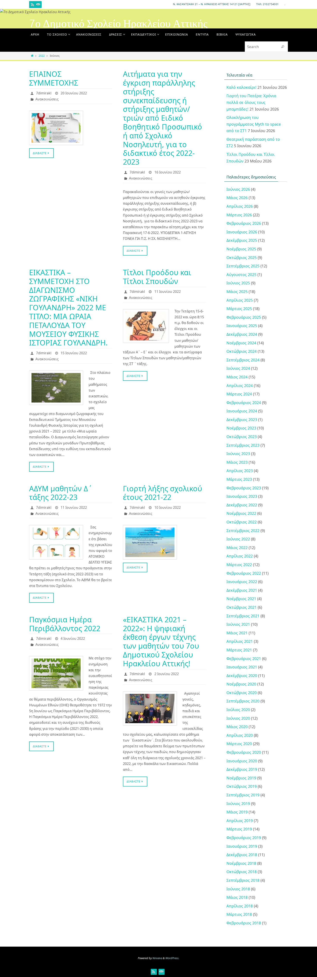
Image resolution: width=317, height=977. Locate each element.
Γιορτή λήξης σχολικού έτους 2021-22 (162, 493)
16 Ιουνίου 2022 (167, 172)
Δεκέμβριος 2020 (241, 675)
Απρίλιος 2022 (239, 556)
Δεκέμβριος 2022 (241, 504)
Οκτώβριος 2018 (241, 871)
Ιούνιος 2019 (238, 803)
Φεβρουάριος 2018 (243, 922)
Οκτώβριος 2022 (241, 521)
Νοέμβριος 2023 (241, 428)
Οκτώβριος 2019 (241, 786)
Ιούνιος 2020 (238, 718)
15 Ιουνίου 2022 (74, 353)
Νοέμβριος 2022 (241, 513)
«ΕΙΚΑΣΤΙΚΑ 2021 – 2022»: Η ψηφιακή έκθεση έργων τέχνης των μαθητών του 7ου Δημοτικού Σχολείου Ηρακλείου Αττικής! (161, 641)
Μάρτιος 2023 (239, 479)
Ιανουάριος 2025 (241, 325)
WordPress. (172, 958)
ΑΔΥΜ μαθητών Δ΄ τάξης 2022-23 (60, 493)
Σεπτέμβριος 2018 (242, 880)
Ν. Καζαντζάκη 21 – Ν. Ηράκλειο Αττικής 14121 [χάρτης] (211, 4)
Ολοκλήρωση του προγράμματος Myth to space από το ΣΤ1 (253, 124)
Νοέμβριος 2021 (241, 598)
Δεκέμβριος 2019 (241, 769)
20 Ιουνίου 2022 (74, 93)
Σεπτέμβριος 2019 (242, 795)
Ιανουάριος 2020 (241, 760)
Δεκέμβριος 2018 (241, 854)
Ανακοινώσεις (47, 99)
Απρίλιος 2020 (239, 735)
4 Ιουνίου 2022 (73, 638)
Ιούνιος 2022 (238, 539)
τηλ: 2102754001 (267, 4)
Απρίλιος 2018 (239, 905)
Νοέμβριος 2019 (241, 777)
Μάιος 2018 (237, 897)
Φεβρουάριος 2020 (243, 752)
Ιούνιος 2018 (238, 888)
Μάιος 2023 (237, 462)
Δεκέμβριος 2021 (241, 590)
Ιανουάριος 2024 (241, 411)
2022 (42, 56)
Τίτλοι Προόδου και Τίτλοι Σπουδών (157, 276)
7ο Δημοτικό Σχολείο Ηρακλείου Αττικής (118, 23)
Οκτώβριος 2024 (241, 351)
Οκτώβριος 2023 (241, 436)
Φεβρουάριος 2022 (243, 573)
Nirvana (157, 958)
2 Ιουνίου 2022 (166, 673)
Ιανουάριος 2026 (241, 231)
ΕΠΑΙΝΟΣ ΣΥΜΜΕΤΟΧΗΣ (53, 78)
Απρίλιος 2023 (239, 470)
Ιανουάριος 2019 (241, 846)
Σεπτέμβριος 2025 (242, 265)
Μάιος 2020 (237, 726)
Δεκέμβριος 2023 (241, 419)
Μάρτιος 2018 (239, 914)
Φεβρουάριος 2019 (243, 837)
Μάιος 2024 (237, 376)
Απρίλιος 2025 (239, 300)
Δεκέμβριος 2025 (241, 240)
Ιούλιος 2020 (238, 709)
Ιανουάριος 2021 (241, 667)
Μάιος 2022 (237, 547)
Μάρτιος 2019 (239, 829)
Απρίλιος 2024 (239, 385)
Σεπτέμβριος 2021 (242, 615)
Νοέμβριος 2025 (241, 248)
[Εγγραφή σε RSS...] (32, 4)
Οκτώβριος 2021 (241, 607)
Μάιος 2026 (237, 197)
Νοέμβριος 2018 (241, 863)
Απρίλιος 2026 (239, 206)
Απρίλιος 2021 (239, 641)
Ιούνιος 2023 (238, 453)
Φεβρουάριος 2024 (243, 402)
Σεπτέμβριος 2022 (242, 530)
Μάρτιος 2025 (239, 308)
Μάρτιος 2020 (239, 743)
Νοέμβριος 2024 (241, 342)
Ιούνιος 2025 (238, 283)
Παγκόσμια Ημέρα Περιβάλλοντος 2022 (64, 624)
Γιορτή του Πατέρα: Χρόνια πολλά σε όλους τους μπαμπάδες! (251, 102)
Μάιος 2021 (237, 632)
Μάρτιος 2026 (239, 214)
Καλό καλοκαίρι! (241, 87)
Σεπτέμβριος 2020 (242, 701)
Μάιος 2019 (237, 812)
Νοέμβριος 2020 (241, 684)
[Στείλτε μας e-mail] (38, 4)
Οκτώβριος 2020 (241, 692)
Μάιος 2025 (237, 291)
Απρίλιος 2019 (239, 820)
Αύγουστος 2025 (241, 274)
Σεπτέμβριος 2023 (242, 445)
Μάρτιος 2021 (239, 649)
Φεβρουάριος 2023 (243, 487)
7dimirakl (43, 93)
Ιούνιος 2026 (238, 189)
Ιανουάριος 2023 (241, 496)
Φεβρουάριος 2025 (243, 317)
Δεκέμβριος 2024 (241, 334)
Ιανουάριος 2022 (241, 581)
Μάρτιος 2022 (239, 564)
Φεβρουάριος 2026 (243, 223)
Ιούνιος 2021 (238, 624)
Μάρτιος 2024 (239, 393)
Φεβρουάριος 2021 (243, 658)
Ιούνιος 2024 (238, 368)
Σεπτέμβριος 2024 (242, 359)
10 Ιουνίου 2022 (167, 507)
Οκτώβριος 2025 (241, 257)
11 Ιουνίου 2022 (167, 291)
